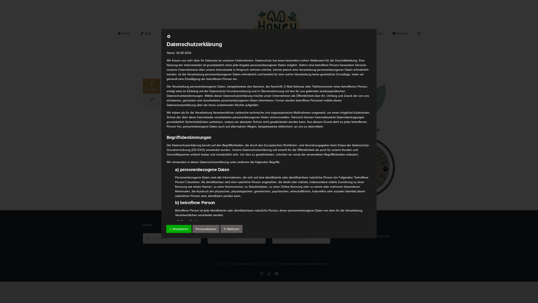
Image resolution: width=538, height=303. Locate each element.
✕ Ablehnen (231, 229)
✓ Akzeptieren (178, 229)
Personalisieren (206, 229)
